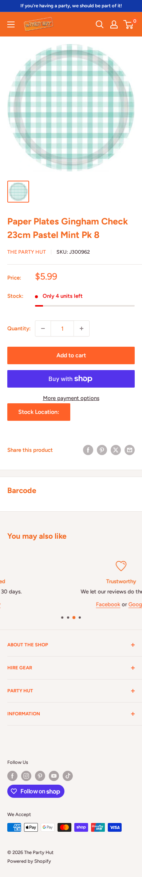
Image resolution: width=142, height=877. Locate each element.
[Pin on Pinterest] (102, 450)
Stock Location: (38, 411)
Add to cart (71, 355)
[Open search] (100, 24)
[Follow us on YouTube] (54, 776)
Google (91, 604)
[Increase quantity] (81, 328)
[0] (128, 24)
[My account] (114, 24)
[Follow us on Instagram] (26, 776)
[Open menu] (11, 24)
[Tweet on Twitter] (116, 450)
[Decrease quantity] (43, 328)
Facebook (62, 604)
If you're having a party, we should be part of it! (71, 5)
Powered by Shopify (29, 861)
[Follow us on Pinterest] (40, 776)
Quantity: (19, 328)
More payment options (71, 398)
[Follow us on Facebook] (12, 776)
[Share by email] (130, 450)
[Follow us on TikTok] (68, 776)
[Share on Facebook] (88, 450)
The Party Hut (26, 252)
